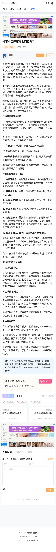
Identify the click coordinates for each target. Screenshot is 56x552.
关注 (41, 56)
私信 (50, 56)
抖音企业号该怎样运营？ (12, 413)
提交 (49, 490)
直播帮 (35, 533)
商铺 (12, 9)
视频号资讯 (9, 47)
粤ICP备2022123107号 (28, 537)
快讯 (5, 9)
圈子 (26, 9)
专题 (19, 9)
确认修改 (50, 459)
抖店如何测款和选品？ (44, 413)
